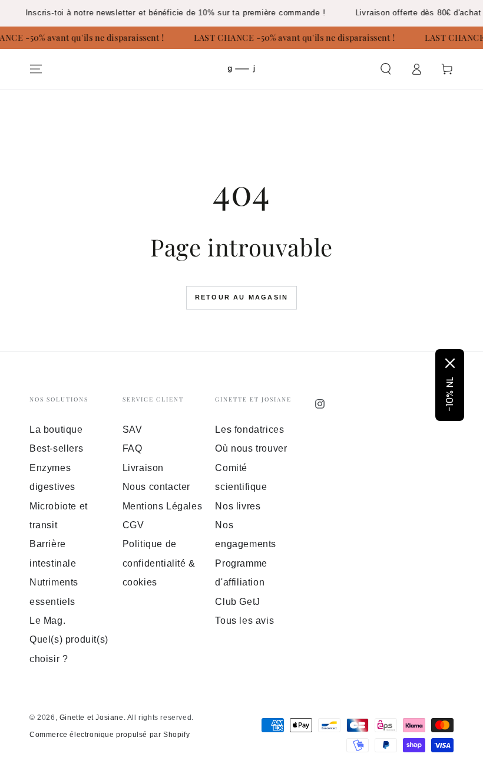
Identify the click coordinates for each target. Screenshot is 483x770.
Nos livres (237, 506)
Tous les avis (244, 621)
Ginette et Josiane (91, 717)
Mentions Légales (163, 506)
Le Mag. (47, 621)
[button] (385, 69)
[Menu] (36, 69)
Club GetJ (237, 602)
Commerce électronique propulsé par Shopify (109, 734)
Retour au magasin (241, 297)
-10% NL (449, 394)
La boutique (56, 430)
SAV (133, 430)
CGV (133, 525)
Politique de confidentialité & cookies (159, 563)
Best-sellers (56, 448)
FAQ (133, 448)
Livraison (143, 468)
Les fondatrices (249, 430)
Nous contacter (156, 487)
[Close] (450, 363)
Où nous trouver (251, 448)
